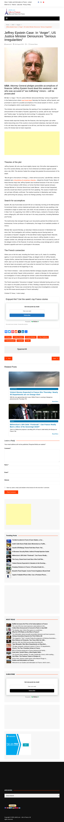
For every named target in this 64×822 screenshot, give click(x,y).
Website (6, 480)
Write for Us (7, 4)
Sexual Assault (10, 340)
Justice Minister (31, 337)
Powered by (28, 321)
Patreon (14, 4)
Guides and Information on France (17, 2)
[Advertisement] (32, 143)
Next (54, 358)
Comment (7, 448)
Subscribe (27, 315)
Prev (9, 358)
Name (6, 464)
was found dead (27, 100)
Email (6, 472)
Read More (55, 401)
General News (34, 44)
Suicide (21, 340)
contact (30, 2)
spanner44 (9, 44)
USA (28, 340)
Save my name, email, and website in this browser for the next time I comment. (27, 487)
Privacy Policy (27, 4)
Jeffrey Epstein (19, 337)
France (8, 337)
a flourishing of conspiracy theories (24, 180)
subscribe (19, 4)
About (6, 2)
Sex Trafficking (44, 337)
